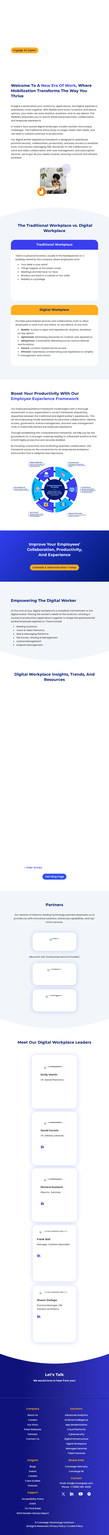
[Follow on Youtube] (81, 1494)
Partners (32, 1434)
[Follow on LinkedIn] (72, 1494)
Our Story (32, 1424)
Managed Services (76, 1448)
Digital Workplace (76, 1443)
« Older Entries (33, 867)
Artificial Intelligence (76, 1420)
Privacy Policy (57, 1526)
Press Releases (32, 1429)
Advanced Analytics (76, 1415)
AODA (32, 1503)
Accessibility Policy (33, 1499)
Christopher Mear (40, 836)
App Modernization (76, 1424)
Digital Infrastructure (76, 1439)
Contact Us (32, 1439)
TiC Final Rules (33, 1508)
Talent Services (76, 1453)
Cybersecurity (76, 1434)
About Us (32, 1415)
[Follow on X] (63, 1494)
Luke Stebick (37, 747)
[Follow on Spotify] (89, 1494)
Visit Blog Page (54, 876)
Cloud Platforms (76, 1429)
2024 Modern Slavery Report (32, 1513)
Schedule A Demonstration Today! (54, 567)
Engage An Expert (24, 50)
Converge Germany (76, 1466)
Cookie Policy (75, 1526)
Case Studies (32, 1480)
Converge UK (76, 1471)
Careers (32, 1420)
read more (33, 762)
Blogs (33, 1466)
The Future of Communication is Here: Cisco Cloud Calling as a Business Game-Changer (53, 827)
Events (32, 1471)
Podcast (32, 1485)
